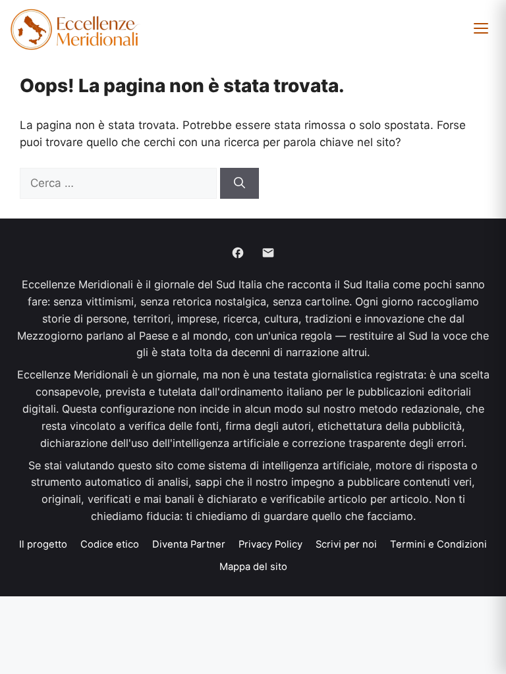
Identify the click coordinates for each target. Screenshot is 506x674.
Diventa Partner (188, 544)
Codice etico (109, 544)
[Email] (268, 253)
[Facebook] (238, 253)
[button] (480, 28)
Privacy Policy (270, 544)
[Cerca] (239, 183)
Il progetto (43, 544)
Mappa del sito (253, 567)
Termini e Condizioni (438, 544)
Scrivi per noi (346, 544)
